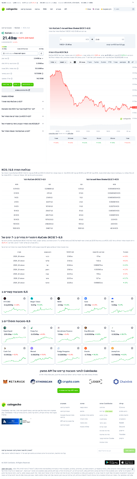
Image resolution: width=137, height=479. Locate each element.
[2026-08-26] (128, 62)
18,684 (4, 3)
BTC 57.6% (68, 3)
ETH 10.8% (75, 3)
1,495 (14, 3)
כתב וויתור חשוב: (7, 469)
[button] (23, 90)
